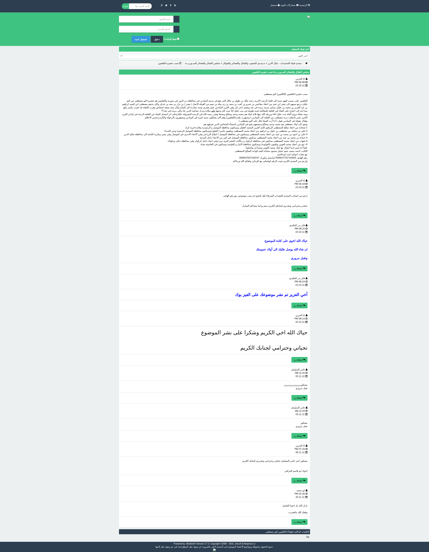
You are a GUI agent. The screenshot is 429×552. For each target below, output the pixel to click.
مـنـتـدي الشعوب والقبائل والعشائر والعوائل (244, 63)
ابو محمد (301, 490)
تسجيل (274, 5)
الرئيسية (303, 5)
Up (307, 536)
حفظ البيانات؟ (170, 39)
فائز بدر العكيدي (297, 225)
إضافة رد (298, 170)
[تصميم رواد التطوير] (214, 549)
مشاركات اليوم (288, 5)
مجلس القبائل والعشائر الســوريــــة (202, 63)
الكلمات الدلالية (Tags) (298, 531)
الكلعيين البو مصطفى (275, 531)
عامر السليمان (298, 369)
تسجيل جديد (141, 39)
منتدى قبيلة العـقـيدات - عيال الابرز (285, 63)
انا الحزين (301, 78)
